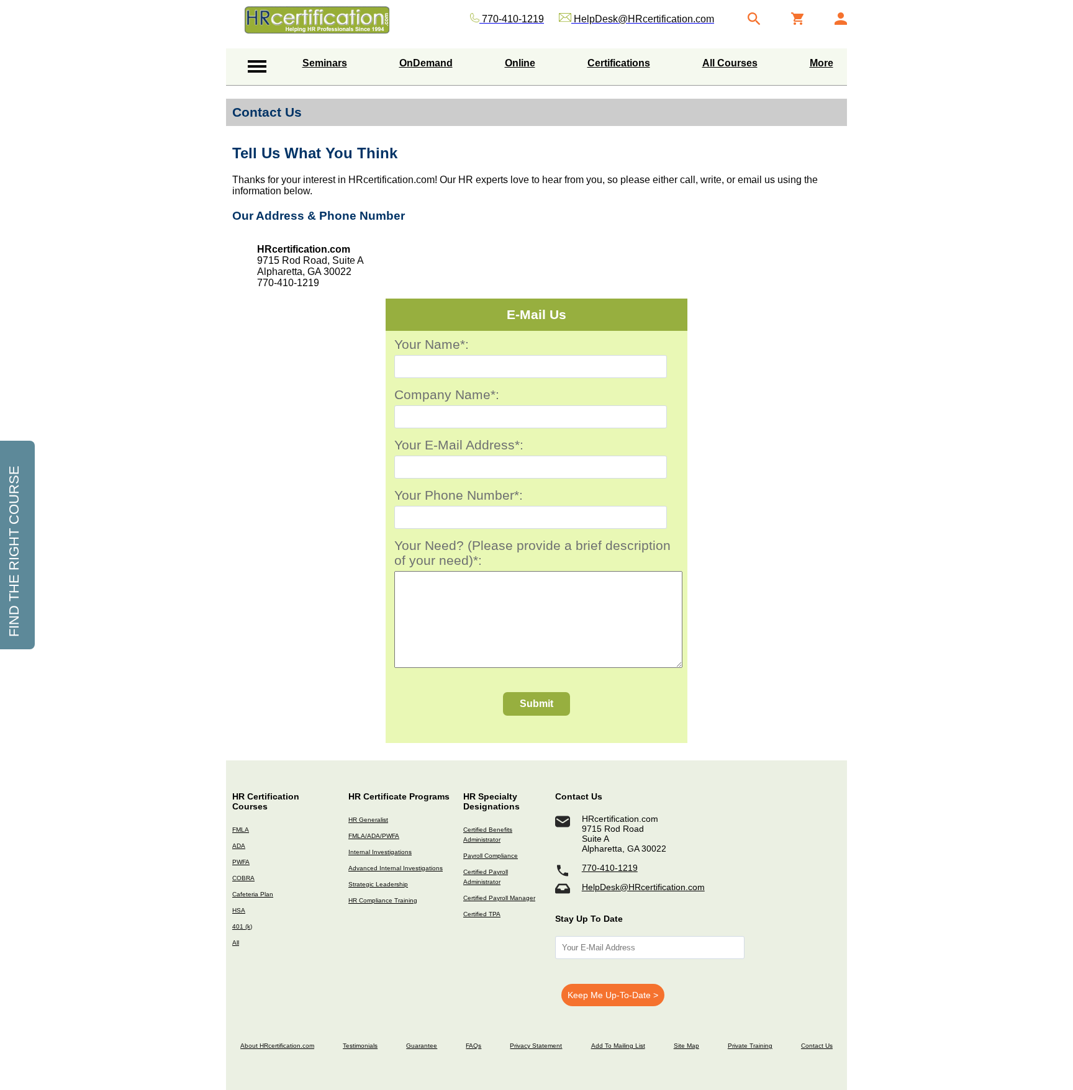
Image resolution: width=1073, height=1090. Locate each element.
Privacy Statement (536, 1045)
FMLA (240, 829)
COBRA (243, 878)
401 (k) (242, 926)
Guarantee (421, 1045)
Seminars (324, 63)
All (235, 942)
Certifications (618, 63)
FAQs (473, 1045)
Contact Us (817, 1045)
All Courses (730, 63)
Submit (536, 703)
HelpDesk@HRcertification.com (643, 887)
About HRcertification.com (277, 1045)
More (821, 63)
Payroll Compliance (490, 855)
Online (520, 63)
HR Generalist (368, 819)
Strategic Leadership (378, 884)
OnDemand (426, 63)
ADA (238, 845)
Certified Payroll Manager (499, 897)
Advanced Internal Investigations (395, 868)
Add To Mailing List (618, 1045)
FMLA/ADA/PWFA (373, 835)
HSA (238, 910)
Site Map (686, 1045)
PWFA (241, 861)
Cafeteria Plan (252, 894)
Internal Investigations (380, 852)
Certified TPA (481, 914)
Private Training (750, 1045)
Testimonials (360, 1045)
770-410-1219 (610, 868)
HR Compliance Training (382, 900)
